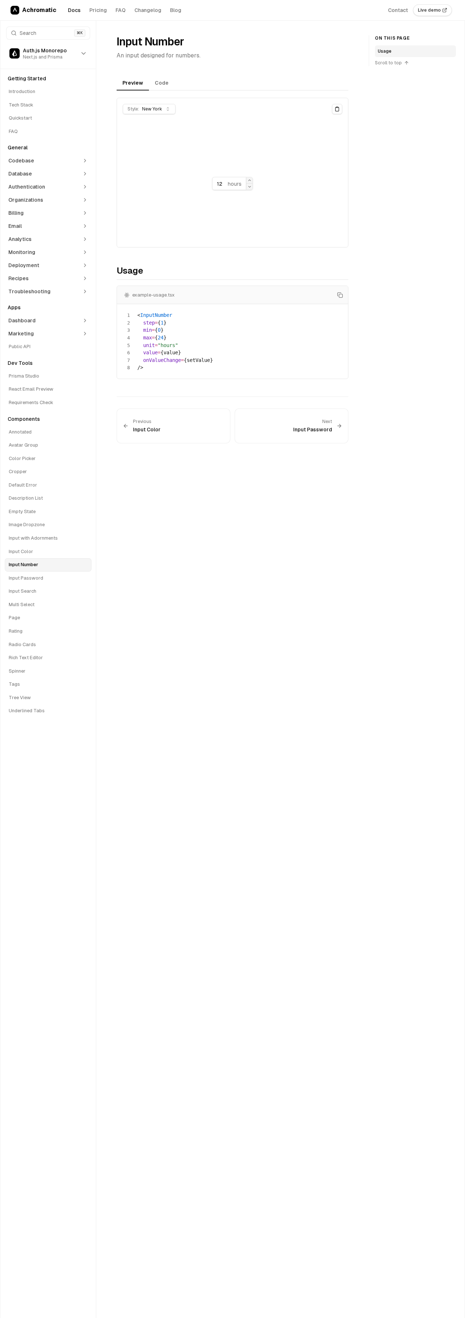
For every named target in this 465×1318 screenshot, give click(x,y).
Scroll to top (388, 62)
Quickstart (20, 118)
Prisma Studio (24, 376)
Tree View (20, 697)
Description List (26, 498)
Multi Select (22, 604)
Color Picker (22, 458)
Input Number (23, 564)
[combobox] (149, 109)
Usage (384, 51)
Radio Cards (22, 644)
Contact (398, 10)
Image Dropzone (27, 524)
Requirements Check (31, 402)
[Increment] (249, 180)
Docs (74, 10)
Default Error (23, 485)
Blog (175, 10)
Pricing (98, 10)
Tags (14, 684)
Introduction (22, 91)
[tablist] (232, 83)
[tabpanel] (232, 172)
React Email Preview (31, 389)
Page (14, 617)
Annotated (20, 432)
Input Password (26, 578)
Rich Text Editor (26, 657)
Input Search (22, 591)
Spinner (17, 671)
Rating (16, 631)
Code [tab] (162, 83)
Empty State (22, 511)
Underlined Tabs (27, 710)
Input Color (21, 551)
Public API (20, 346)
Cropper (18, 471)
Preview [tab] (132, 83)
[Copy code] (340, 295)
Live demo (429, 10)
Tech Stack (21, 105)
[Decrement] (249, 187)
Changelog (147, 10)
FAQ (121, 10)
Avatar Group (23, 445)
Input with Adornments (33, 538)
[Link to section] (112, 272)
